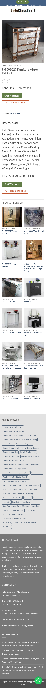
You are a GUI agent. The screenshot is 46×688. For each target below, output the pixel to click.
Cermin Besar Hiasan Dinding (13, 431)
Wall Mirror (7, 527)
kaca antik (34, 489)
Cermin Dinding (8, 444)
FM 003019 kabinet (32, 302)
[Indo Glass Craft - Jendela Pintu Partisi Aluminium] (23, 10)
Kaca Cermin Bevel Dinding (23, 494)
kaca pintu (35, 506)
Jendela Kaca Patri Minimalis (29, 485)
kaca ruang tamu (18, 510)
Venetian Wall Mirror (28, 523)
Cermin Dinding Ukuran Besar (13, 460)
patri (24, 519)
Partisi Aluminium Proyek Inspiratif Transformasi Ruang (17, 652)
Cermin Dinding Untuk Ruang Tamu (15, 464)
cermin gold (35, 464)
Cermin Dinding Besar (24, 444)
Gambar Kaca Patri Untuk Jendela (15, 477)
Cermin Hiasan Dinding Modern (14, 469)
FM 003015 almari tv (32, 399)
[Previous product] (9, 81)
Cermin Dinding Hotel (28, 452)
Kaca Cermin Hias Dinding (12, 498)
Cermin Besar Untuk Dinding (13, 435)
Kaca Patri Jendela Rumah (21, 502)
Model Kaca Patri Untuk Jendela (14, 514)
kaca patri (6, 502)
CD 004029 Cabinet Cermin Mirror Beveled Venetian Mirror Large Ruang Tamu (33, 267)
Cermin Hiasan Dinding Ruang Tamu (16, 473)
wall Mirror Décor (19, 527)
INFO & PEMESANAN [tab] (10, 123)
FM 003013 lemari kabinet (9, 265)
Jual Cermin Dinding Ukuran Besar (15, 489)
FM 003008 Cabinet (10, 399)
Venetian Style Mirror (10, 523)
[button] (3, 11)
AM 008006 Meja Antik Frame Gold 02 (33, 367)
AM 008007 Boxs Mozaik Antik (34, 232)
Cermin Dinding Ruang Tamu (31, 456)
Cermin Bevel (31, 435)
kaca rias (6, 510)
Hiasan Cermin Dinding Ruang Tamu (16, 481)
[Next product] (4, 81)
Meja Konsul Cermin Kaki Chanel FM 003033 (11, 367)
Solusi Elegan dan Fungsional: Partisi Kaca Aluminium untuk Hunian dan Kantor (20, 644)
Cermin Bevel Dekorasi (11, 440)
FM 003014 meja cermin (11, 333)
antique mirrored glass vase (13, 427)
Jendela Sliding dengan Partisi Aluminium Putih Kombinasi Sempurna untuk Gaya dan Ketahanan (22, 670)
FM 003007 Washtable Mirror (11, 232)
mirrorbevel (30, 510)
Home (4, 65)
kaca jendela (37, 498)
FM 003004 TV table (10, 302)
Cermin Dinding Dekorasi (30, 448)
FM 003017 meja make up (33, 334)
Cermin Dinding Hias (10, 452)
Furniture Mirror (16, 65)
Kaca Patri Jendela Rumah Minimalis (16, 506)
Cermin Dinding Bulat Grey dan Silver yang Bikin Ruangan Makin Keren (23, 660)
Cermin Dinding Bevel (11, 448)
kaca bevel (6, 494)
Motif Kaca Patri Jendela (12, 519)
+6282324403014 (15, 601)
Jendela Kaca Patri (9, 485)
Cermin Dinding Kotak (11, 456)
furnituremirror (36, 473)
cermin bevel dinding (29, 440)
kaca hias (27, 498)
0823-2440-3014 (13, 604)
